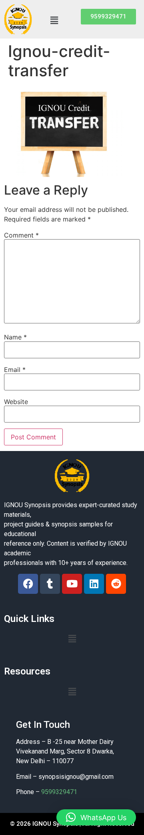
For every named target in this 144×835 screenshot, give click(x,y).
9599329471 (59, 792)
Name (15, 337)
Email (15, 369)
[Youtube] (72, 584)
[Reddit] (116, 584)
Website (16, 401)
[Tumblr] (50, 584)
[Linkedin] (94, 584)
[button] (54, 20)
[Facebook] (28, 584)
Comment (21, 235)
